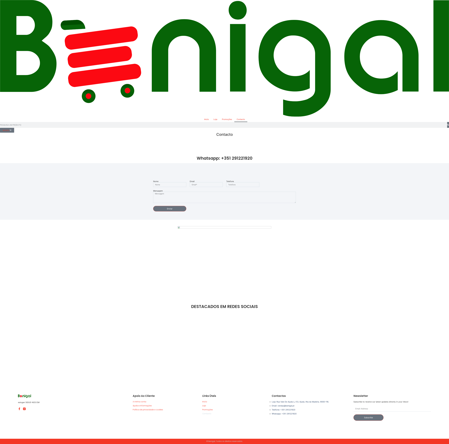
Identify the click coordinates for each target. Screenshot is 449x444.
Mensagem (158, 191)
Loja (215, 119)
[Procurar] (448, 125)
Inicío (206, 119)
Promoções (227, 119)
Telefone (230, 181)
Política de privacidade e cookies (148, 409)
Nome (155, 181)
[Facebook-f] (19, 408)
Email (192, 181)
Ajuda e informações (142, 405)
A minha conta (139, 401)
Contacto (241, 119)
